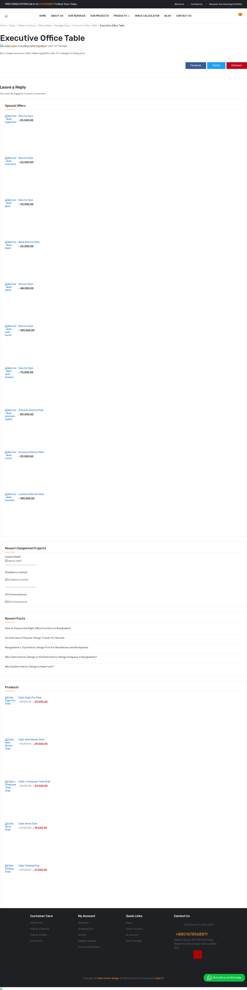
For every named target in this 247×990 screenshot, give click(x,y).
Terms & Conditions (88, 947)
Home (42, 15)
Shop (12, 25)
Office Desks (44, 25)
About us (57, 15)
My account (132, 935)
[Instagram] (197, 954)
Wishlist (82, 935)
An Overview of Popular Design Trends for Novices (35, 638)
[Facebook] (178, 954)
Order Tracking (134, 941)
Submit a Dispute (39, 928)
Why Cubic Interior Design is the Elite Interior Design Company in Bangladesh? (51, 657)
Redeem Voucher (87, 941)
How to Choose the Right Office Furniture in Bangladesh (38, 628)
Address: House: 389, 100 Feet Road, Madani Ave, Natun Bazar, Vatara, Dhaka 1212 (195, 943)
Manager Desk (62, 25)
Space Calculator (147, 15)
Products (120, 15)
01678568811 (46, 4)
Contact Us (183, 15)
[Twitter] (188, 954)
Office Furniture (26, 25)
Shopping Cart (86, 928)
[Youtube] (207, 954)
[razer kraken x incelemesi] (123, 988)
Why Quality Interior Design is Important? (29, 666)
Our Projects (99, 15)
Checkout (83, 922)
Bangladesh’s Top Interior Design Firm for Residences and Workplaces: (47, 647)
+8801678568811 (192, 934)
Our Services (76, 15)
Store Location (134, 928)
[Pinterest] (178, 963)
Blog (167, 15)
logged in (19, 93)
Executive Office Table (85, 25)
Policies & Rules (38, 935)
